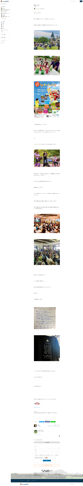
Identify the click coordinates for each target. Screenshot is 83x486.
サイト (36, 453)
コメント (36, 446)
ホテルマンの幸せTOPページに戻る (47, 465)
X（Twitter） (42, 421)
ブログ (2, 6)
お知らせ (2, 37)
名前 (36, 449)
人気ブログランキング (37, 407)
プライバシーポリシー (34, 480)
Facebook (47, 421)
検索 (81, 1)
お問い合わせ (28, 480)
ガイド (2, 21)
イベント (2, 34)
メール (36, 451)
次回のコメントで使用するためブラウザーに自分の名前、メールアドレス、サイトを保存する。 (47, 455)
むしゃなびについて (22, 480)
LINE (53, 421)
